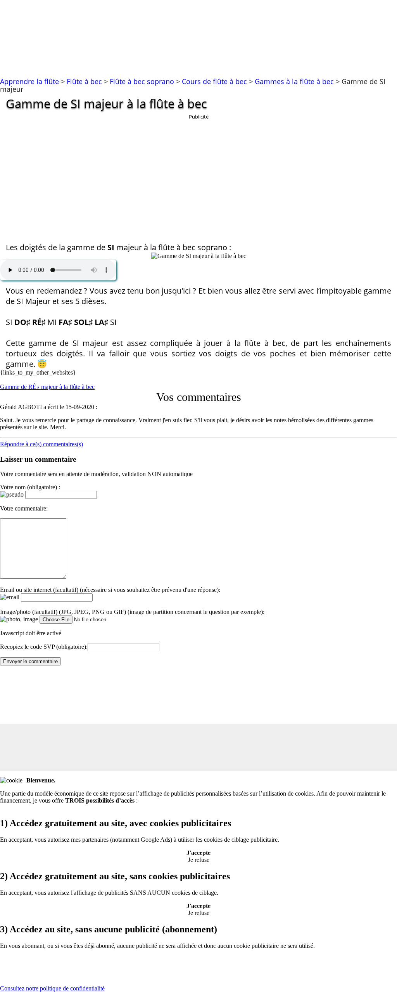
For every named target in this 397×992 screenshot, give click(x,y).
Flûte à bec (84, 81)
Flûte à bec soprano (142, 81)
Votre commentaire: (24, 508)
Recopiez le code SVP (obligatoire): (44, 646)
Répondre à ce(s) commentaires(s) (41, 444)
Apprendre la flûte (29, 81)
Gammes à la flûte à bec (294, 81)
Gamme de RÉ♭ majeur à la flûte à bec (47, 386)
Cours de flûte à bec (214, 81)
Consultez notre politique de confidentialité (52, 988)
